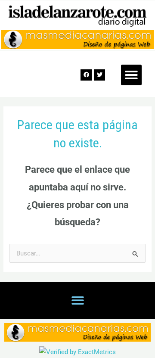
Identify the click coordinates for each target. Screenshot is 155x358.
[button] (131, 75)
